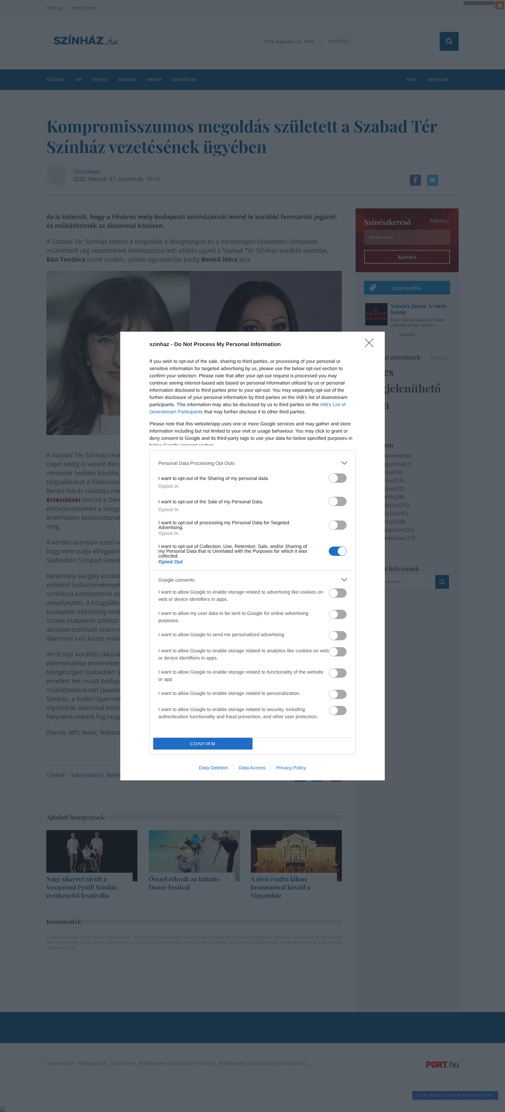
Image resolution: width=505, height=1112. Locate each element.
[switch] (338, 478)
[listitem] (252, 463)
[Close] (371, 345)
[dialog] (252, 556)
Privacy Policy (291, 767)
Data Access (252, 767)
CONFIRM (203, 743)
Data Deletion (213, 767)
